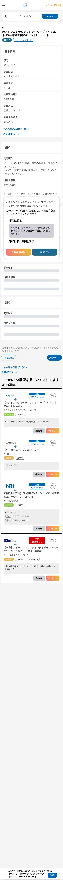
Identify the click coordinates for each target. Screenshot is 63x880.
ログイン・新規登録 (53, 5)
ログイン (44, 252)
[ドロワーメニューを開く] (3, 4)
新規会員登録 (18, 252)
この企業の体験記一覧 (14, 129)
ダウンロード (51, 16)
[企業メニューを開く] (10, 396)
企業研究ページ (11, 133)
